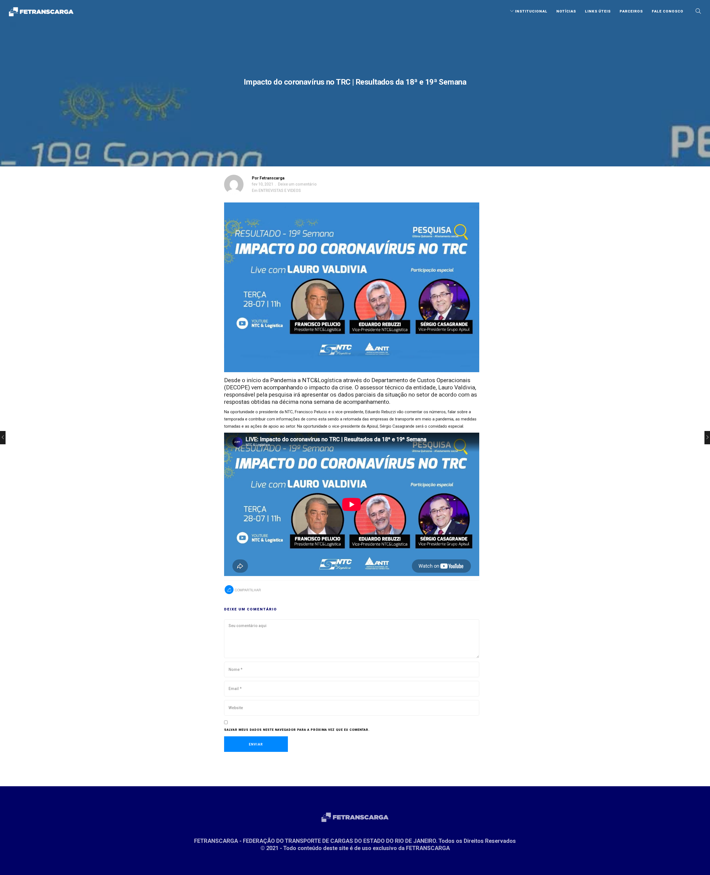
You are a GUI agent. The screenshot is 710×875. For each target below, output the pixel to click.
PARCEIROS (631, 11)
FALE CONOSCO (667, 11)
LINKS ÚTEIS (598, 11)
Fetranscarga (272, 178)
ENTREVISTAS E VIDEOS (279, 190)
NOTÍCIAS (566, 11)
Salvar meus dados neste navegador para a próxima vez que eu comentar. (297, 730)
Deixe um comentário (297, 184)
